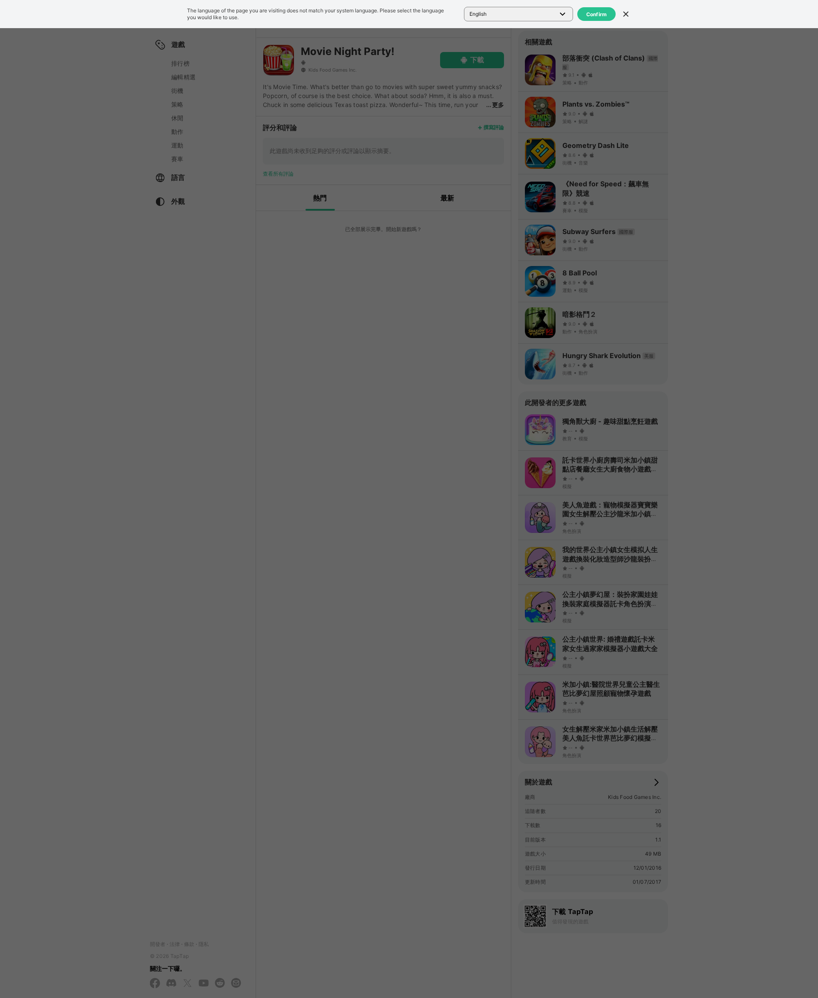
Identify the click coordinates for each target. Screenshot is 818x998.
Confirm (596, 14)
